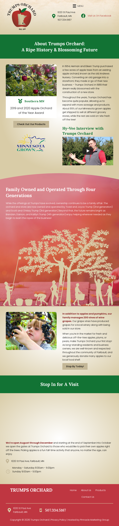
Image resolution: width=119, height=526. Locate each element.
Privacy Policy (58, 520)
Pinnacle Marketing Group (94, 520)
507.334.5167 (65, 19)
